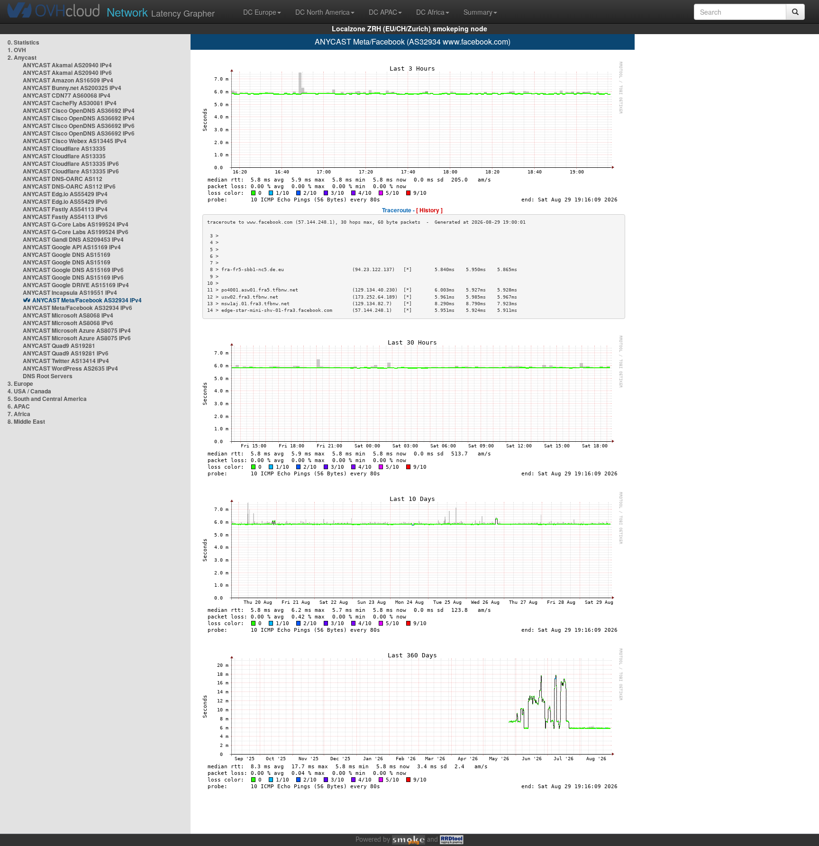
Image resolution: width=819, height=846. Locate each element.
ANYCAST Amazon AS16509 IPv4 (68, 80)
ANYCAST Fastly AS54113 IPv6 (65, 216)
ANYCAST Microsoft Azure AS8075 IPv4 (77, 330)
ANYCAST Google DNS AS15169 (66, 254)
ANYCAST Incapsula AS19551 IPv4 (70, 292)
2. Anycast (22, 57)
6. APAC (19, 406)
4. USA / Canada (29, 391)
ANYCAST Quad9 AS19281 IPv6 (66, 353)
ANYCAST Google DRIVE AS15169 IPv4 (76, 285)
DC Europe (259, 12)
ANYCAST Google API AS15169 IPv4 (72, 247)
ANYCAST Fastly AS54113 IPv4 (65, 209)
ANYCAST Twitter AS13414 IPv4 (66, 360)
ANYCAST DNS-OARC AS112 (62, 178)
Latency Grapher (161, 11)
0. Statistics (23, 42)
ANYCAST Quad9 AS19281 (59, 345)
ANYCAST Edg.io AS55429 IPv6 (65, 201)
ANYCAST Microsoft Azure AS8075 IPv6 (77, 338)
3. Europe (20, 383)
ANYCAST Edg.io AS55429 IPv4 (65, 194)
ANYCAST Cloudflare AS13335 (64, 148)
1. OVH (17, 49)
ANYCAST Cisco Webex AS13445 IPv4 (75, 140)
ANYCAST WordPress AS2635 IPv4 (70, 368)
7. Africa (19, 413)
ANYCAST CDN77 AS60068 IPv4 (66, 95)
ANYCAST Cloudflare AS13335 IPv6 (71, 163)
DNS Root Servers (48, 376)
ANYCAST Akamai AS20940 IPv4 (67, 65)
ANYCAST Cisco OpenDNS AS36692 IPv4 (79, 110)
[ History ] (429, 210)
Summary (478, 12)
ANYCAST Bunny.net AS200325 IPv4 (72, 87)
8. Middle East (26, 421)
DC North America (322, 12)
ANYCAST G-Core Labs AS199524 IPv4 (75, 224)
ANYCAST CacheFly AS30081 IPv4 (70, 103)
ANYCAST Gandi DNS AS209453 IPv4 (73, 239)
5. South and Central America (47, 398)
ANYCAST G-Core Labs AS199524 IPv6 (75, 231)
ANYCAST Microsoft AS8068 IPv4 (68, 315)
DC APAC (383, 12)
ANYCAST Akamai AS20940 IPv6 (67, 72)
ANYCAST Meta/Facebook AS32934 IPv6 (77, 307)
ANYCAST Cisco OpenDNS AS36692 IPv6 (79, 125)
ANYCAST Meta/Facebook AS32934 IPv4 (87, 300)
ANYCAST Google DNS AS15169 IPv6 (73, 269)
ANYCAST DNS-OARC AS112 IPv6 (69, 186)
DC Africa (430, 12)
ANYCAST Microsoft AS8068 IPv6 (68, 322)
